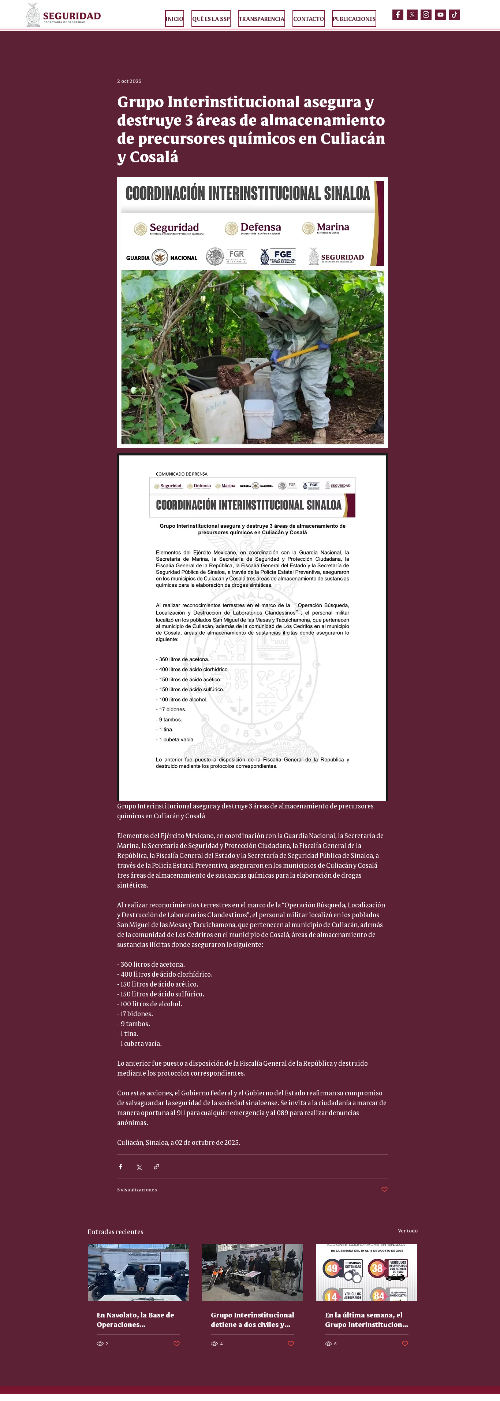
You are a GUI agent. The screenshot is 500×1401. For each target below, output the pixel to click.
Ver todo (408, 1230)
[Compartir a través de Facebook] (120, 1166)
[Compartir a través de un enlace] (156, 1166)
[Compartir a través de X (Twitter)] (138, 1166)
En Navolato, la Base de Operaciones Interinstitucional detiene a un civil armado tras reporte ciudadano (135, 1319)
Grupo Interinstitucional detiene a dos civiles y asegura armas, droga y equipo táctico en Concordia (252, 1319)
